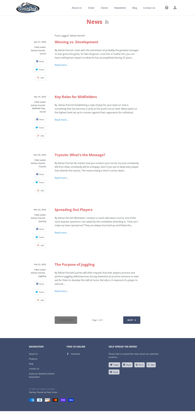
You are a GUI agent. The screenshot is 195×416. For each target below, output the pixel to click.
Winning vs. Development (76, 42)
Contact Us (149, 7)
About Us (77, 7)
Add (152, 365)
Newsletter (120, 7)
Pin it (141, 365)
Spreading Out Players (74, 209)
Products (33, 358)
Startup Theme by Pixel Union (43, 392)
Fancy (115, 372)
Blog (134, 7)
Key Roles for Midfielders (76, 96)
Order (91, 7)
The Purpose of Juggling (75, 264)
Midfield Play (38, 108)
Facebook (75, 353)
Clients (104, 7)
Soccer (43, 53)
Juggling (42, 276)
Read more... (61, 65)
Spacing (42, 221)
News (95, 22)
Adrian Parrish (38, 50)
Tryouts (42, 166)
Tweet (116, 365)
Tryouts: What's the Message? (80, 154)
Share (128, 365)
